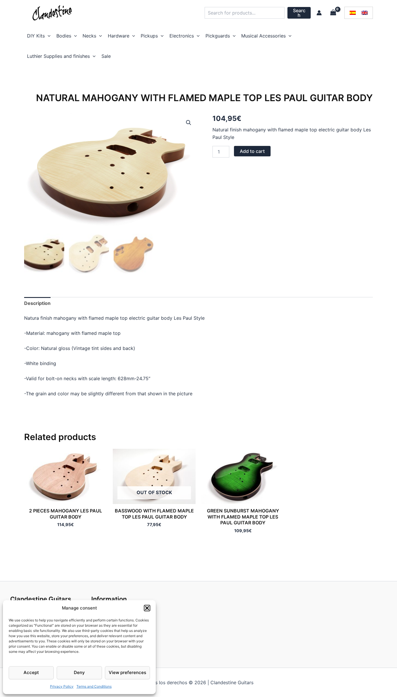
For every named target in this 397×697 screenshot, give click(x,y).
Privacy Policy (62, 686)
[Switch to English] (365, 13)
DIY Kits (36, 36)
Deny (79, 672)
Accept (31, 672)
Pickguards (217, 36)
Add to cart (252, 151)
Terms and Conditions (94, 686)
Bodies (63, 36)
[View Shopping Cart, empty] (333, 12)
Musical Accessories (263, 36)
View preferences (127, 672)
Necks (89, 36)
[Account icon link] (319, 12)
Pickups (149, 36)
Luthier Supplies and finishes (58, 56)
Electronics (181, 36)
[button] (147, 608)
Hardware (118, 36)
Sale (106, 56)
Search (299, 13)
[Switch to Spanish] (353, 13)
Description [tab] (37, 303)
